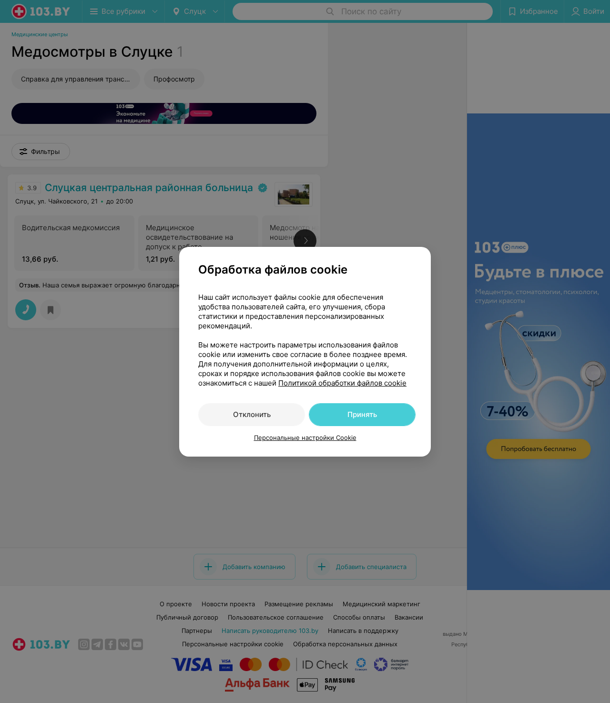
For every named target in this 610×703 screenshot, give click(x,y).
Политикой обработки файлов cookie (342, 382)
